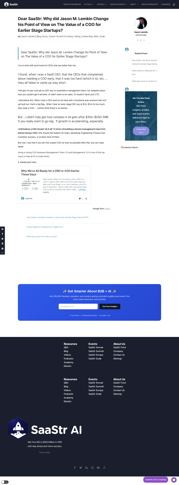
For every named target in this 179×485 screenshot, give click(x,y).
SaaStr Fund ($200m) (72, 4)
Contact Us (119, 355)
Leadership (87, 36)
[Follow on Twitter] (80, 467)
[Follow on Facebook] (74, 467)
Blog (66, 351)
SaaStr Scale (95, 358)
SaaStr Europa (96, 355)
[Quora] (144, 40)
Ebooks (67, 366)
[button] (5, 482)
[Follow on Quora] (92, 467)
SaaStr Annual (96, 347)
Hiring (77, 36)
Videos (67, 355)
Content (101, 4)
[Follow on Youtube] (98, 467)
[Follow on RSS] (86, 467)
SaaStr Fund (119, 347)
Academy (68, 362)
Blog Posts (42, 36)
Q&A (96, 36)
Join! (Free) (165, 4)
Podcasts (68, 358)
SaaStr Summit (96, 351)
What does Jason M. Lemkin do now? (42, 236)
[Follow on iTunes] (104, 467)
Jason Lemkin (28, 36)
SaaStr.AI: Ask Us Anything (155, 480)
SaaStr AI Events (117, 4)
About (133, 4)
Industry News (130, 147)
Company (118, 351)
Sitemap (117, 358)
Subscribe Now (141, 131)
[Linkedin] (138, 40)
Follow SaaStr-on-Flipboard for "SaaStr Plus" (45, 227)
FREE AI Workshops (150, 4)
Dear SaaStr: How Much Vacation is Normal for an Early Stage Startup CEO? (57, 217)
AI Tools (87, 4)
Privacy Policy (44, 452)
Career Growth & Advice (61, 36)
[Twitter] (141, 40)
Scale (102, 36)
